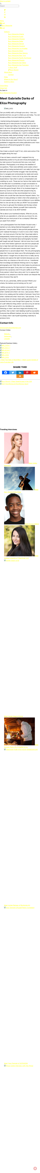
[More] (20, 376)
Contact (11, 74)
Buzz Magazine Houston (16, 46)
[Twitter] (12, 372)
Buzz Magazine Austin (15, 36)
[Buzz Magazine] (6, 25)
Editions (7, 32)
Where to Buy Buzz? (11, 79)
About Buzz (8, 72)
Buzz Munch (14, 70)
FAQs (6, 77)
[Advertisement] (20, 405)
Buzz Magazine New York (17, 55)
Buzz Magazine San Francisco (18, 65)
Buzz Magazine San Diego (17, 63)
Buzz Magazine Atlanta (16, 34)
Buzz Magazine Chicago (16, 39)
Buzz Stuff (13, 67)
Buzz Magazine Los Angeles (17, 48)
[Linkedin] (20, 372)
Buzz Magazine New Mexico (18, 53)
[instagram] (5, 14)
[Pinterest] (27, 372)
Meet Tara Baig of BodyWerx (10, 360)
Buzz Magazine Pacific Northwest (19, 58)
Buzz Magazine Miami (15, 51)
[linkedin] (5, 17)
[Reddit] (34, 372)
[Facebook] (5, 372)
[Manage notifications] (35, 1168)
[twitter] (5, 10)
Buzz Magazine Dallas (15, 41)
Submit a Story (9, 82)
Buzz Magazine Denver (16, 44)
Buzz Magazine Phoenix (16, 60)
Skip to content (5, 1)
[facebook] (5, 12)
